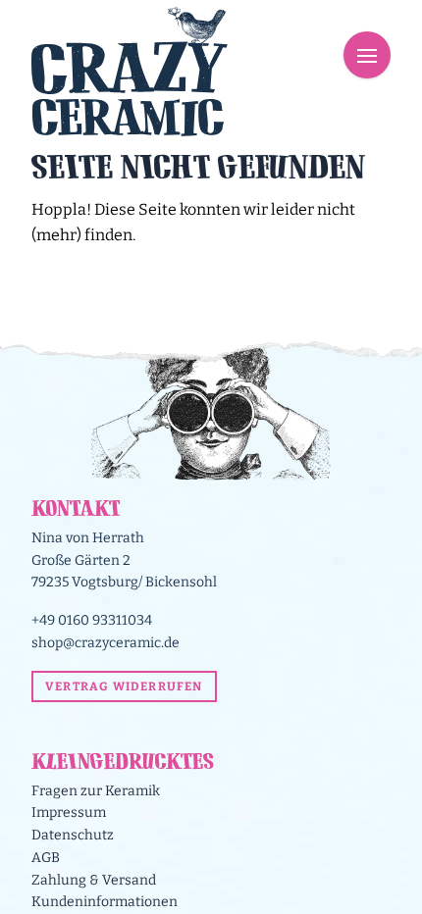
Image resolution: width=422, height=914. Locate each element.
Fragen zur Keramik (95, 791)
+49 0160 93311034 (91, 620)
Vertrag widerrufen (124, 686)
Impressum (68, 812)
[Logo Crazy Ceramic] (129, 71)
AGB (45, 857)
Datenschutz (72, 835)
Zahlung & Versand (93, 880)
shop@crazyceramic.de (105, 643)
